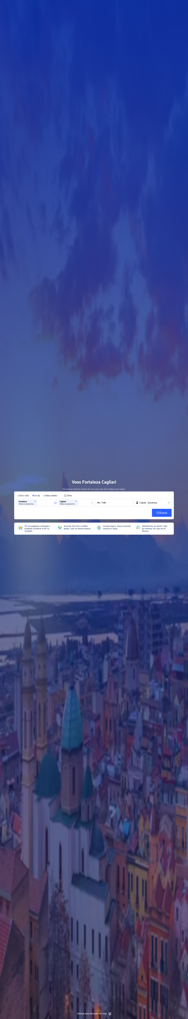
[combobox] (38, 503)
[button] (161, 4)
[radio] (23, 495)
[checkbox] (68, 495)
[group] (35, 503)
